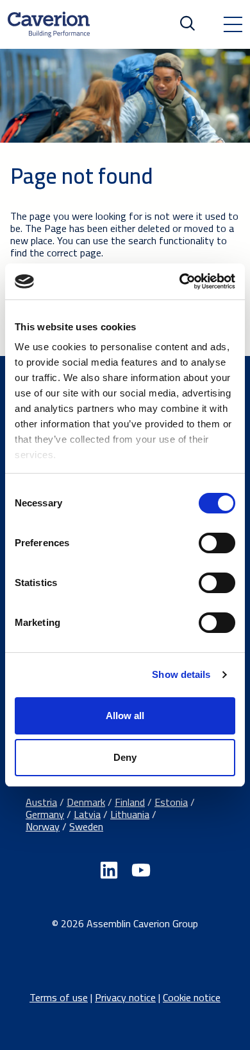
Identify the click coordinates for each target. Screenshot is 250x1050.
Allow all (125, 715)
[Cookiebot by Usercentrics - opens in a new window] (179, 281)
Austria (41, 802)
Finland (130, 802)
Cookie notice (192, 997)
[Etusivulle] (49, 24)
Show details (181, 674)
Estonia (171, 802)
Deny (125, 757)
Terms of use (58, 997)
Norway (43, 826)
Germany (45, 814)
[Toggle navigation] (232, 24)
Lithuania (129, 814)
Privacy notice (125, 997)
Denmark (86, 802)
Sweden (86, 826)
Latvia (87, 814)
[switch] (217, 543)
